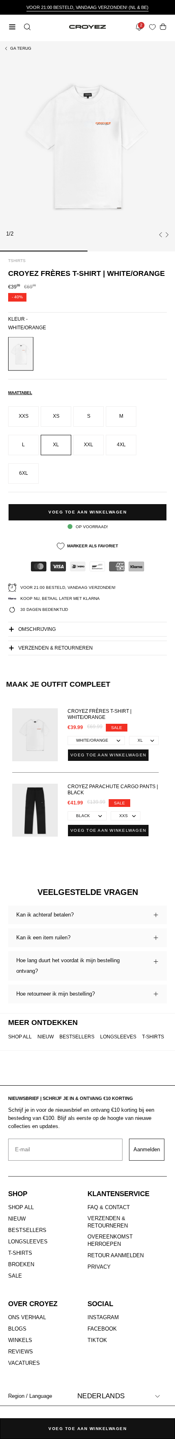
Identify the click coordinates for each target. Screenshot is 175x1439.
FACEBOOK (102, 1329)
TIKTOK (97, 1340)
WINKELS (20, 1340)
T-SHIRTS (153, 1037)
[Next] (167, 235)
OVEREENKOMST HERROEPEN (110, 1240)
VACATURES (24, 1363)
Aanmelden (146, 1149)
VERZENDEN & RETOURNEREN (108, 1222)
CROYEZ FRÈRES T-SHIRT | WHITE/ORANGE (99, 714)
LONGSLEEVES (118, 1037)
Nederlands (101, 1396)
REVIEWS (20, 1352)
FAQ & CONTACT (109, 1207)
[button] (26, 27)
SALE (15, 1276)
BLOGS (17, 1329)
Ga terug (20, 48)
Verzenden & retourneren (55, 648)
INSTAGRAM (103, 1317)
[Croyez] (87, 27)
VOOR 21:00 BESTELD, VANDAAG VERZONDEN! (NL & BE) (87, 7)
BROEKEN (21, 1264)
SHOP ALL (20, 1037)
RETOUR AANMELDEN (116, 1255)
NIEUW (45, 1037)
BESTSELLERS (76, 1037)
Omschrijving (37, 629)
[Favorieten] (154, 27)
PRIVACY (99, 1267)
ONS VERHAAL (27, 1317)
